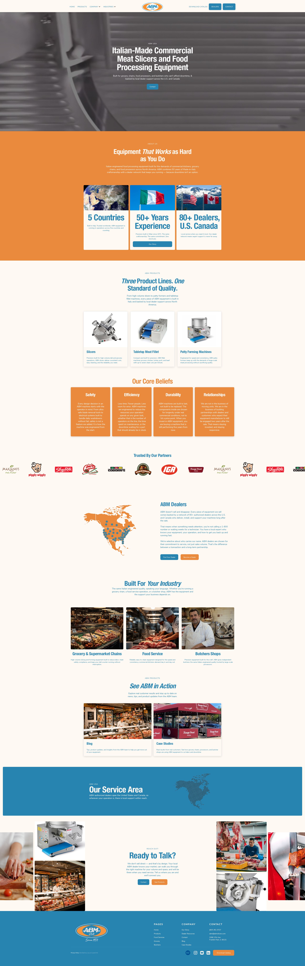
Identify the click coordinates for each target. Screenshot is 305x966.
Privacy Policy (75, 953)
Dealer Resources (188, 933)
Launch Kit (95, 953)
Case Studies (186, 945)
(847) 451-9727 (215, 930)
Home (72, 6)
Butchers (157, 945)
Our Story (185, 930)
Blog (183, 941)
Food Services (159, 937)
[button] (95, 6)
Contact (185, 937)
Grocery (157, 941)
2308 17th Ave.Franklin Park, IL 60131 (217, 938)
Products (82, 6)
